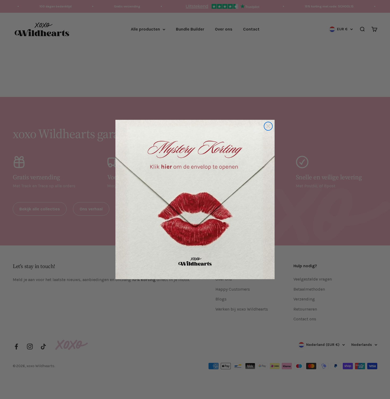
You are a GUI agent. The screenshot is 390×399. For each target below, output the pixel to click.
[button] (195, 199)
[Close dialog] (268, 126)
